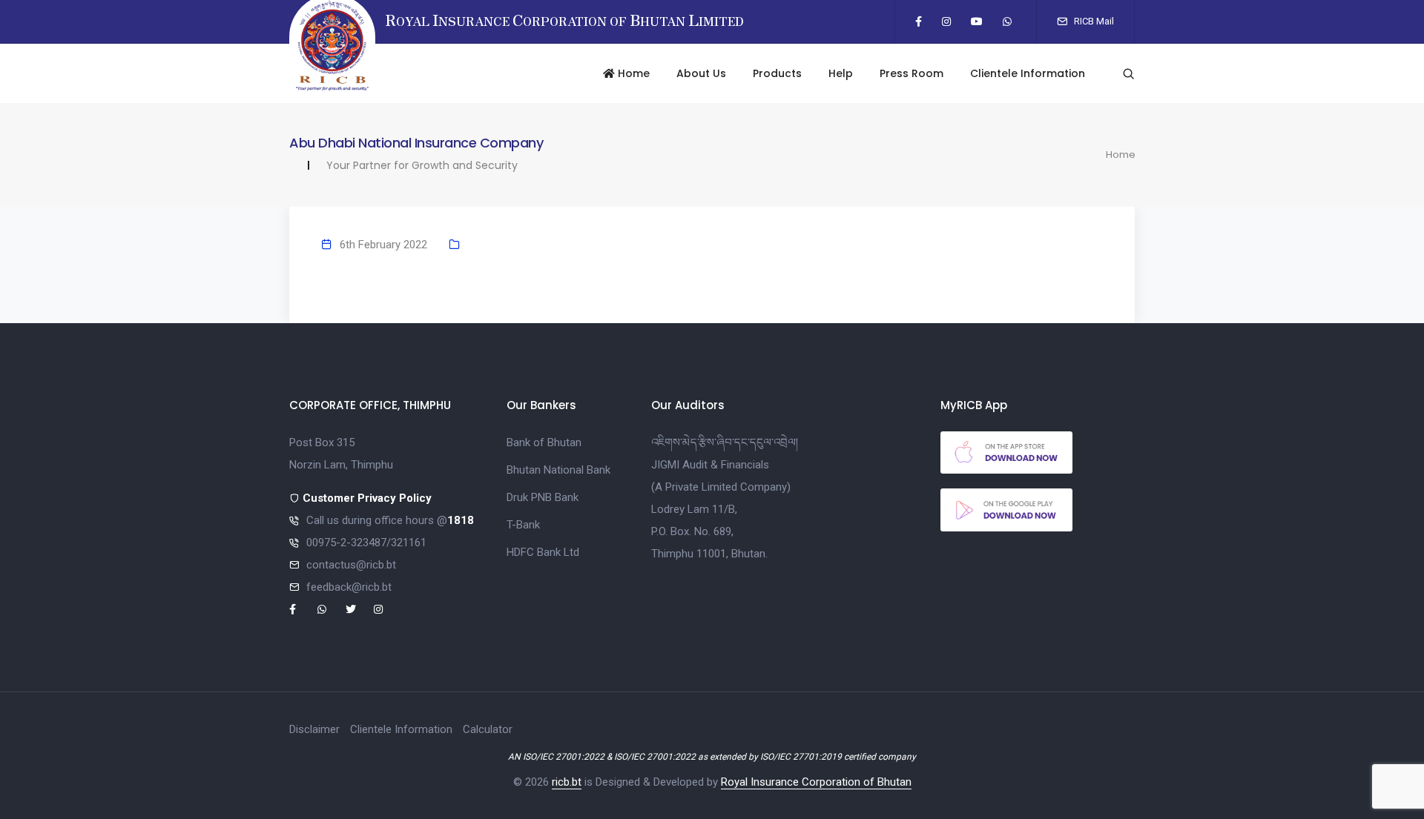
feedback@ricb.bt (349, 587)
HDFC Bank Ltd (543, 552)
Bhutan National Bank (558, 470)
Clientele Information (1027, 73)
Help (840, 73)
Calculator (487, 729)
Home (632, 73)
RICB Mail (1093, 21)
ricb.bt (566, 782)
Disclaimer (314, 729)
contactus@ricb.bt (351, 564)
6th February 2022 (383, 244)
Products (777, 73)
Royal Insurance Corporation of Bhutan (816, 782)
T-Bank (523, 524)
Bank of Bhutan (544, 442)
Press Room (911, 73)
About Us (701, 73)
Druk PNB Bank (542, 497)
